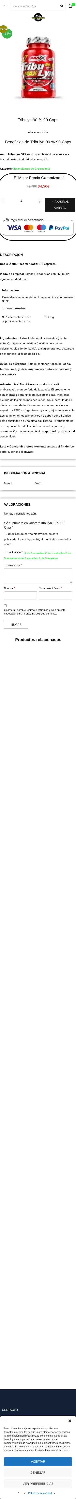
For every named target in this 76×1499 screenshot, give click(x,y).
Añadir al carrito (61, 204)
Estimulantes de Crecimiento (31, 168)
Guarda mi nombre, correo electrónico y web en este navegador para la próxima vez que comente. (34, 611)
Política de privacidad (40, 1493)
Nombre (9, 588)
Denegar (38, 1472)
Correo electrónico (50, 588)
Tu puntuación (13, 552)
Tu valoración (13, 565)
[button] (70, 1421)
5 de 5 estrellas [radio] (48, 558)
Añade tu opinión (38, 132)
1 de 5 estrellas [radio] (34, 553)
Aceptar (38, 1461)
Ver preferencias (38, 1483)
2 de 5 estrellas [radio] (55, 553)
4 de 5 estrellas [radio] (28, 558)
